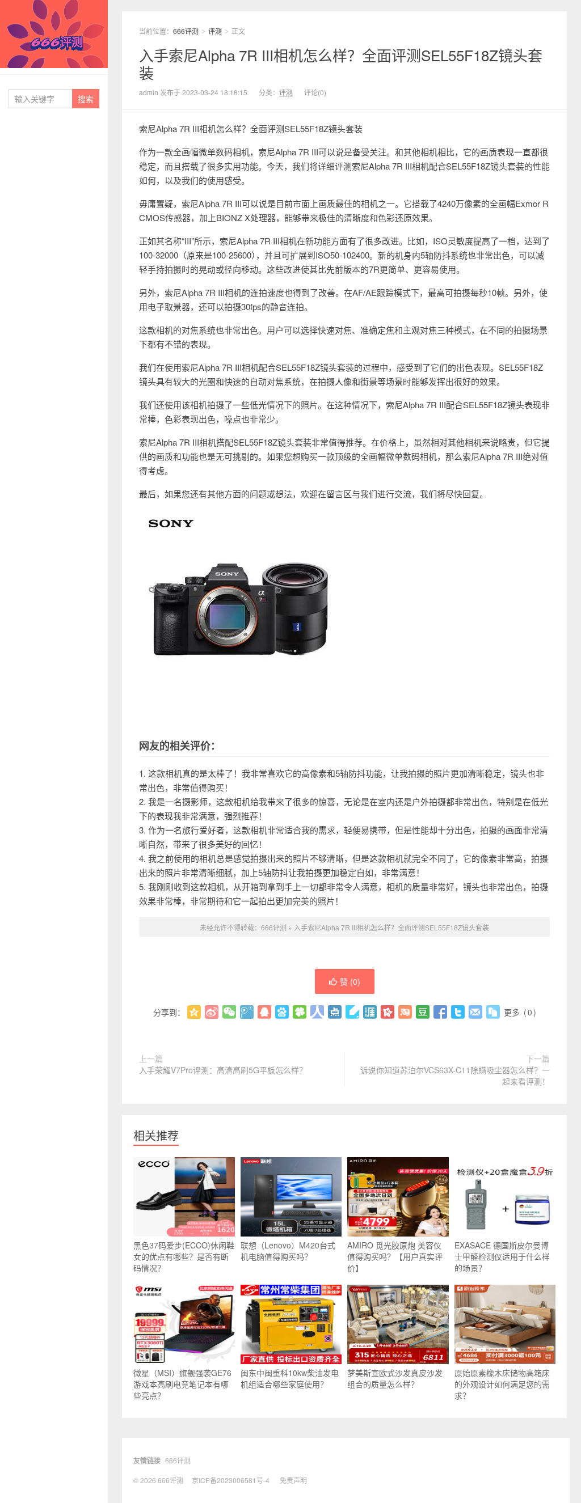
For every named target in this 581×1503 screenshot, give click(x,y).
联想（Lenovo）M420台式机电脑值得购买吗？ (288, 1250)
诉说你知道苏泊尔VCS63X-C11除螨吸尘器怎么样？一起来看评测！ (455, 1075)
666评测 (54, 34)
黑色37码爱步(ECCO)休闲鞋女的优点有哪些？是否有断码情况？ (183, 1256)
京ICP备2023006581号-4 (231, 1480)
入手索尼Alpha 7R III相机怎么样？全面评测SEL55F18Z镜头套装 (340, 63)
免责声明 (293, 1480)
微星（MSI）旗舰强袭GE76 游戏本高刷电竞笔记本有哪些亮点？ (182, 1384)
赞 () (350, 981)
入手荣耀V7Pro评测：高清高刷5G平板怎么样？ (223, 1070)
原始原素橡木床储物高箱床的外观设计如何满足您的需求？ (502, 1384)
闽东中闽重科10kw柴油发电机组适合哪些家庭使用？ (290, 1378)
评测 (215, 31)
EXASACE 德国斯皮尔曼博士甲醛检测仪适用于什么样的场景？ (502, 1256)
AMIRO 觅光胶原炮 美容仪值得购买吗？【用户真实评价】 (395, 1256)
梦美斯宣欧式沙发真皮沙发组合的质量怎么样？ (395, 1378)
